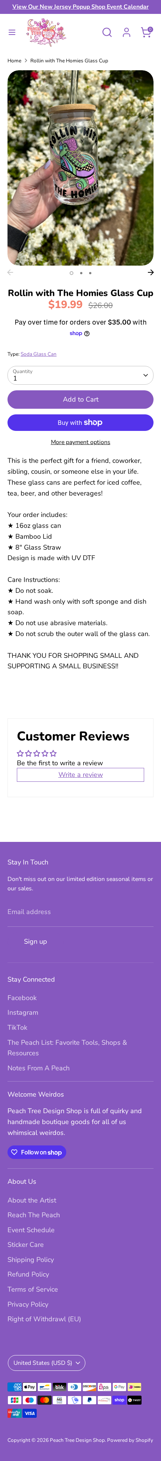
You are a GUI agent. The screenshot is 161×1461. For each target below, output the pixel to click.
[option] (80, 168)
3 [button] (90, 273)
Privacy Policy (27, 1304)
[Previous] (10, 272)
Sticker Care (25, 1244)
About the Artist (31, 1200)
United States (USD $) (42, 1363)
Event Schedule (31, 1229)
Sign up (35, 941)
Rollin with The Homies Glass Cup (69, 60)
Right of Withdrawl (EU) (44, 1319)
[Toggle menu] (11, 32)
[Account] (126, 30)
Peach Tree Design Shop (77, 1440)
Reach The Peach (33, 1214)
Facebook (22, 997)
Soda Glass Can (39, 354)
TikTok (17, 1027)
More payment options (80, 442)
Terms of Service (32, 1289)
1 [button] (71, 273)
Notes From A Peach (38, 1068)
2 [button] (81, 273)
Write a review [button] (80, 774)
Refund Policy (28, 1274)
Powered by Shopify (130, 1440)
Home (14, 60)
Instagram (22, 1012)
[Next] (151, 272)
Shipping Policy (30, 1259)
